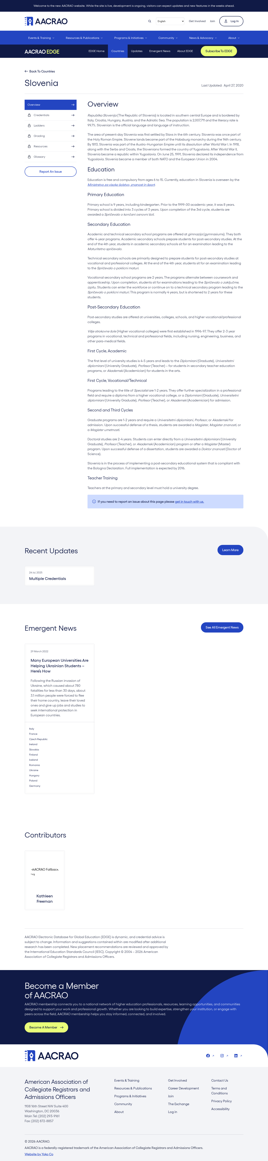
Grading (39, 136)
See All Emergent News (222, 627)
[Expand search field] (150, 21)
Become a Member (43, 1027)
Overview (34, 104)
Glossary (39, 156)
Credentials (41, 115)
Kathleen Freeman (44, 899)
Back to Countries (42, 71)
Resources (40, 146)
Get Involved (197, 21)
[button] (51, 171)
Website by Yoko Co (39, 1154)
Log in (235, 21)
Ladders (39, 125)
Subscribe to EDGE (218, 51)
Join (212, 21)
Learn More (230, 550)
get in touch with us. (189, 501)
